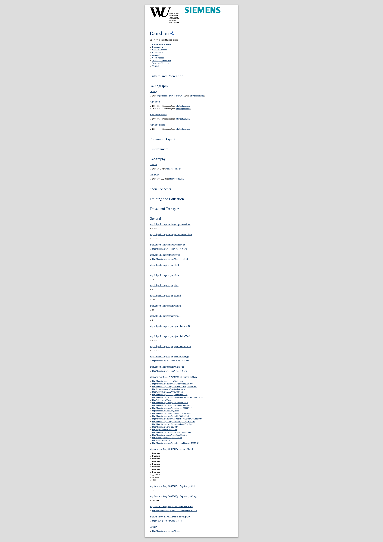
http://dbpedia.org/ (197, 96)
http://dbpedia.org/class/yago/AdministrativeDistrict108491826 (177, 397)
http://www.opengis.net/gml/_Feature (167, 438)
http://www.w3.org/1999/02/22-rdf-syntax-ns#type (173, 376)
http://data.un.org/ (183, 106)
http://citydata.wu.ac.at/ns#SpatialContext (169, 389)
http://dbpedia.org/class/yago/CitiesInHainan (170, 403)
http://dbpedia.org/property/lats (164, 285)
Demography (157, 47)
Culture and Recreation (161, 44)
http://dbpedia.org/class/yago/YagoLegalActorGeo (172, 424)
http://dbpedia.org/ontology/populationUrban (171, 234)
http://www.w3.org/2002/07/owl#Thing (167, 392)
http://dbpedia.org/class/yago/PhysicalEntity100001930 (174, 387)
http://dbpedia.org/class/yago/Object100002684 (171, 432)
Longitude (154, 174)
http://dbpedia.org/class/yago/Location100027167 (172, 408)
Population (155, 101)
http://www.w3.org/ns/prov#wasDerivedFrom (171, 506)
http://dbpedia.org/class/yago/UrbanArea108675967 (173, 384)
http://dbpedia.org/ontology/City (165, 427)
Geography (156, 55)
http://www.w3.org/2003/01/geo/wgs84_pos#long (173, 496)
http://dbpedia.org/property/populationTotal (170, 336)
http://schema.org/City (161, 440)
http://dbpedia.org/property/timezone (167, 366)
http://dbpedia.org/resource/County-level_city (170, 259)
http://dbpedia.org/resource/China (171, 96)
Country (153, 91)
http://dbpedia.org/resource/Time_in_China (169, 249)
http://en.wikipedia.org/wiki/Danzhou (167, 521)
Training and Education (161, 61)
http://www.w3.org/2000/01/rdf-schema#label (171, 448)
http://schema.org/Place (161, 400)
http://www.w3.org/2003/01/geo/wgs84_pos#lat (172, 486)
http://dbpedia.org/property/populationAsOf (170, 325)
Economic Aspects (159, 50)
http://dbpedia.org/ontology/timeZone (167, 244)
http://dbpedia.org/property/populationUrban (170, 346)
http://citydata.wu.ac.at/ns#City (164, 430)
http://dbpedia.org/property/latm (164, 275)
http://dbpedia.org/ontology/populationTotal (170, 224)
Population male (157, 124)
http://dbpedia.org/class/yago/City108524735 (170, 416)
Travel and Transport (160, 63)
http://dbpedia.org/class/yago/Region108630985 (172, 413)
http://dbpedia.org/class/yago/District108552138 (171, 405)
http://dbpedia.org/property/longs (165, 315)
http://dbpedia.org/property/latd (164, 264)
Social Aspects (158, 58)
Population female (158, 114)
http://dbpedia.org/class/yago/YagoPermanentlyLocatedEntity (177, 419)
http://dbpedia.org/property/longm (165, 305)
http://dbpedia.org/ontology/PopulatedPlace (169, 395)
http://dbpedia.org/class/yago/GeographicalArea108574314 (176, 443)
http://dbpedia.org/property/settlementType (169, 356)
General (155, 66)
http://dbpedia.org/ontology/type (165, 254)
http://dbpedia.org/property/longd (165, 295)
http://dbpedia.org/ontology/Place (165, 411)
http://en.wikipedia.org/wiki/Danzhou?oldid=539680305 (174, 511)
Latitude (153, 164)
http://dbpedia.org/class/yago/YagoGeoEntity (170, 435)
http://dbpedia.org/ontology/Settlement (167, 381)
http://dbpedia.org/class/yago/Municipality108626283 (173, 422)
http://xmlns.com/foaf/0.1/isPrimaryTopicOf (170, 516)
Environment (157, 52)
